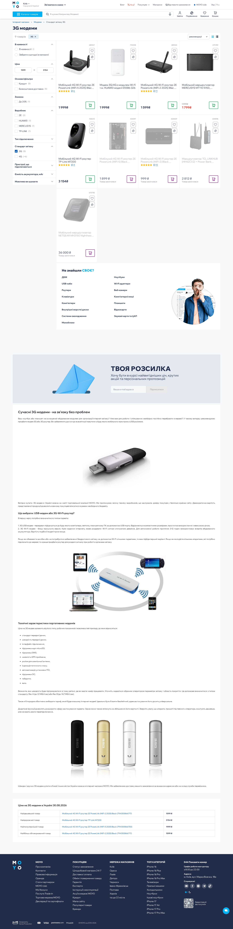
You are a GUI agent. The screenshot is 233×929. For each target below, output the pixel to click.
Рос (218, 5)
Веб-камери (120, 290)
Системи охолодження (74, 316)
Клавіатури (68, 296)
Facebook (192, 886)
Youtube (186, 886)
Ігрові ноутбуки (155, 897)
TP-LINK (23, 131)
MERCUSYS (25, 126)
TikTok (210, 886)
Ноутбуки (119, 277)
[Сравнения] (92, 57)
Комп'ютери (68, 303)
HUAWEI (23, 120)
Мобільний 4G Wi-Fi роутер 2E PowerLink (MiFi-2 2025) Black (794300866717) (97, 813)
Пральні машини (155, 886)
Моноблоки (68, 322)
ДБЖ (64, 277)
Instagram (198, 886)
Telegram (204, 886)
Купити (90, 105)
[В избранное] (92, 50)
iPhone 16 (151, 866)
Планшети (119, 303)
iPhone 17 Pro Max (156, 912)
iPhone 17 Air (153, 905)
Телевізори (153, 882)
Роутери (66, 290)
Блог (122, 5)
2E (20, 115)
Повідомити (131, 179)
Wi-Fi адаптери (122, 283)
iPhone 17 (151, 901)
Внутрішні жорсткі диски (75, 309)
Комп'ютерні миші (124, 296)
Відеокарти (120, 309)
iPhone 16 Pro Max (156, 878)
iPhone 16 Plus (154, 870)
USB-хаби (67, 283)
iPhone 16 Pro (153, 874)
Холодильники (154, 889)
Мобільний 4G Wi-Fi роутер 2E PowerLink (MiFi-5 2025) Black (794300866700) (97, 827)
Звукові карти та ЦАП (125, 316)
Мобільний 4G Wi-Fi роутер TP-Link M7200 (81, 820)
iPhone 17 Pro (153, 909)
